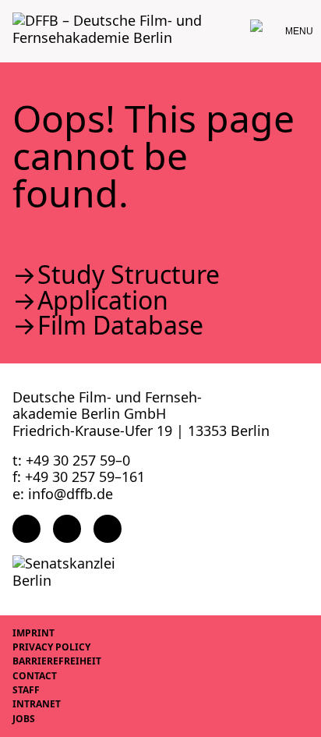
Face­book (26, 529)
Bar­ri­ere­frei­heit (56, 661)
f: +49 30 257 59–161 (78, 476)
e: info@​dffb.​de (62, 493)
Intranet (36, 703)
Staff (26, 689)
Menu (299, 31)
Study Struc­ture (128, 274)
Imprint (33, 633)
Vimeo (107, 529)
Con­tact (34, 675)
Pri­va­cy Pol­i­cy (51, 647)
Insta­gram (67, 529)
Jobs (23, 718)
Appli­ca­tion (102, 300)
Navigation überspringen (12, 11)
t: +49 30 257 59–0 (71, 460)
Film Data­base (120, 325)
